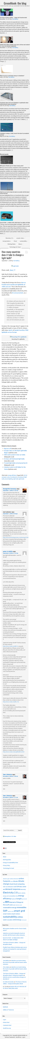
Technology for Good (15, 247)
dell (4, 889)
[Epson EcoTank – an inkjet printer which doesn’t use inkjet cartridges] (6, 220)
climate (15, 881)
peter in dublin (8, 551)
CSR (17, 886)
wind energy (17, 920)
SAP (5, 910)
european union (6, 477)
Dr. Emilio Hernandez (8, 982)
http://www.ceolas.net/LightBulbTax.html (13, 752)
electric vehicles (21, 893)
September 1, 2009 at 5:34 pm (10, 513)
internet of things (15, 902)
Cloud (15, 241)
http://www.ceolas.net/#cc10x (11, 701)
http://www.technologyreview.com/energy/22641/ (16, 537)
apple (8, 878)
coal (14, 886)
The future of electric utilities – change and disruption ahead (13, 17)
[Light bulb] (15, 266)
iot (22, 902)
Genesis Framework (10, 1037)
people (17, 330)
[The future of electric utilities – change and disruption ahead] (6, 15)
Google (19, 899)
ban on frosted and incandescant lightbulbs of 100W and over (14, 284)
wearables (10, 920)
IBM (7, 902)
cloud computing (18, 884)
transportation (6, 241)
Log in (4, 1019)
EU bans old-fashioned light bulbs (14, 459)
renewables (21, 907)
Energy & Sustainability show (10, 862)
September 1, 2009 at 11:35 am (10, 490)
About (20, 244)
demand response (12, 889)
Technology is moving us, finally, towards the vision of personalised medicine (14, 134)
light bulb (15, 479)
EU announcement (17, 293)
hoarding (21, 330)
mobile (11, 905)
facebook (13, 898)
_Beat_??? (12, 270)
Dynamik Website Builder (19, 1035)
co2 (4, 886)
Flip (5, 848)
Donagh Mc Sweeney (9, 488)
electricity (23, 889)
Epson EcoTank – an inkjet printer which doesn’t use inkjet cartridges (15, 222)
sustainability (23, 241)
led (6, 479)
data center (22, 886)
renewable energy (9, 907)
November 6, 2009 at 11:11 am (10, 797)
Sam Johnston (7, 774)
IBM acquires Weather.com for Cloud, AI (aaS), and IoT (11, 166)
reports (10, 330)
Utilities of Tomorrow (8, 1010)
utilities (20, 917)
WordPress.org (7, 1028)
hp (4, 902)
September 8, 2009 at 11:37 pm (10, 553)
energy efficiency (12, 475)
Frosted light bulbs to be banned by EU (15, 463)
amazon (5, 878)
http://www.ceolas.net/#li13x (10, 646)
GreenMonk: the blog (15, 3)
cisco (11, 881)
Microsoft (6, 905)
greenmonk (24, 898)
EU (26, 475)
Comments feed (7, 1025)
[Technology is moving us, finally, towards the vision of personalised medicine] (6, 131)
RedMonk (5, 1007)
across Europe (12, 332)
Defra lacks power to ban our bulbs (14, 454)
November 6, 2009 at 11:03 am (10, 776)
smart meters (15, 914)
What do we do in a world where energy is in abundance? (12, 75)
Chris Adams (6, 967)
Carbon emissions (14, 878)
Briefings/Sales (12, 244)
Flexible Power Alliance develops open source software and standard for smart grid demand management (15, 45)
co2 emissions (9, 886)
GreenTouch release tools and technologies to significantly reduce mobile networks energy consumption (14, 103)
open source (16, 905)
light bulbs (21, 479)
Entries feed (6, 1022)
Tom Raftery (6, 960)
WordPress (18, 1037)
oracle (20, 905)
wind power (24, 919)
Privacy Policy (6, 865)
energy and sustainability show (10, 896)
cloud (11, 884)
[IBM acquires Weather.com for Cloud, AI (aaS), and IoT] (6, 164)
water (5, 920)
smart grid (19, 910)
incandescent (13, 477)
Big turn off (7, 448)
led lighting (10, 479)
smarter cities (20, 238)
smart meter (7, 914)
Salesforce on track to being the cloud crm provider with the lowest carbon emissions (14, 192)
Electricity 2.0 (9, 238)
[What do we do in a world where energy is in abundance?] (6, 74)
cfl (24, 475)
